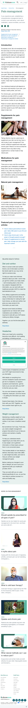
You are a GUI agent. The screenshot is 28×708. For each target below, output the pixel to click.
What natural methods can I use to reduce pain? (13, 654)
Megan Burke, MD (5, 31)
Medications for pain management (9, 35)
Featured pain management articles (9, 38)
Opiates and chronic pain (11, 619)
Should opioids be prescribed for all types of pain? (14, 516)
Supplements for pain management (9, 34)
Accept (14, 361)
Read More (5, 326)
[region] (14, 354)
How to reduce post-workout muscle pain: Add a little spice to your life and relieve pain (15, 231)
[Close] (25, 341)
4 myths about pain (8, 551)
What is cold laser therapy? (12, 585)
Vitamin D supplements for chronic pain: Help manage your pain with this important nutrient (15, 241)
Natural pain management (7, 37)
